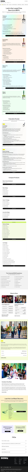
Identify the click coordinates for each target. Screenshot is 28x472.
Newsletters (15, 463)
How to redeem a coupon (5, 440)
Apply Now (14, 144)
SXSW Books (20, 461)
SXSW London (20, 463)
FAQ (24, 461)
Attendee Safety (24, 463)
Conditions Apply (3, 357)
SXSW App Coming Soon (5, 446)
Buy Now (7, 431)
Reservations (4, 449)
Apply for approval (17, 315)
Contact (15, 462)
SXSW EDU (20, 459)
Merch (15, 461)
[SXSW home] (3, 1)
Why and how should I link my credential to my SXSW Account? (11, 443)
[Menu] (26, 1)
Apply (14, 265)
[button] (25, 1)
